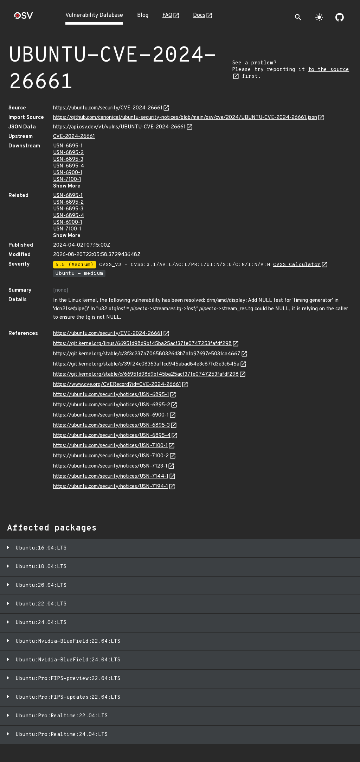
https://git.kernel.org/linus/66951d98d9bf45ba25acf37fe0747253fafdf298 (142, 344)
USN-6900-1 (67, 173)
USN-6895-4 (68, 166)
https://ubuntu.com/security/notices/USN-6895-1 (111, 395)
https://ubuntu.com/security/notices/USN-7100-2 (111, 456)
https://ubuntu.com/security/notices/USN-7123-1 (110, 466)
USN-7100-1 (67, 179)
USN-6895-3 (68, 159)
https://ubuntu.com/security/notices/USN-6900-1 (111, 415)
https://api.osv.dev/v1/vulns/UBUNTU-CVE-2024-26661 (119, 127)
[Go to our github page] (339, 17)
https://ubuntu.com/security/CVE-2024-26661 (107, 108)
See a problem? (254, 63)
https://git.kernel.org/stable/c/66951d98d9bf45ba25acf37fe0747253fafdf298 (146, 374)
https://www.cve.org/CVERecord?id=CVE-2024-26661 (117, 384)
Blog (142, 15)
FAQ (167, 15)
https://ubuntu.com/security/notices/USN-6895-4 (112, 435)
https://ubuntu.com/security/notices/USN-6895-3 (111, 425)
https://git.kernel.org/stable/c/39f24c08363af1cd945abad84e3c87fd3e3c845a (146, 364)
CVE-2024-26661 (74, 136)
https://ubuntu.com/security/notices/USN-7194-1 (110, 486)
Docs (199, 15)
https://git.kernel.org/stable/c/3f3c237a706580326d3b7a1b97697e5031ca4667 (146, 354)
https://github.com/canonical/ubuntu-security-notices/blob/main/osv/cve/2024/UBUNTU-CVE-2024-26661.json (185, 117)
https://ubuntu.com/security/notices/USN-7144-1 (110, 476)
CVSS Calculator (297, 265)
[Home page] (23, 18)
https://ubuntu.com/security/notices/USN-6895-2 (111, 405)
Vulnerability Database (94, 15)
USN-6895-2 (68, 153)
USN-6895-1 (68, 146)
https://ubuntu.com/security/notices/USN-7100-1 (110, 446)
